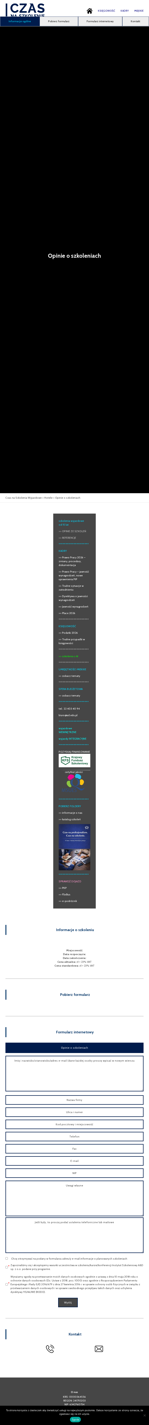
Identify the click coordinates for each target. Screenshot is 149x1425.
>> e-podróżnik (68, 901)
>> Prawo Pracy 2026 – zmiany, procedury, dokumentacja (72, 561)
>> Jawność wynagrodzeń (73, 606)
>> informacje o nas (70, 812)
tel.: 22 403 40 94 (69, 708)
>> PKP (63, 888)
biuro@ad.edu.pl (68, 715)
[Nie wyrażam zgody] (144, 1415)
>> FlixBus (64, 894)
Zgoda (75, 1419)
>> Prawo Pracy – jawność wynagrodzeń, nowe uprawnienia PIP (74, 575)
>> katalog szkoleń (70, 819)
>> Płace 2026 (67, 613)
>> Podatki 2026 (68, 632)
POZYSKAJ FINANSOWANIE (74, 751)
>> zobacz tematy (69, 676)
